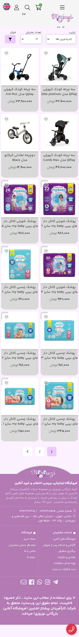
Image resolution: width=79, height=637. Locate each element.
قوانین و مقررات (66, 557)
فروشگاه (26, 532)
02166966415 (27, 511)
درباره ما (31, 557)
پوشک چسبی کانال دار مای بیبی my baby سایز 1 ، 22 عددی (59, 422)
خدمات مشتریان (62, 532)
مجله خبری (29, 539)
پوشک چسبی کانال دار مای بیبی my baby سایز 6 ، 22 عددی (20, 290)
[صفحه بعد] (27, 451)
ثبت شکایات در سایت (63, 569)
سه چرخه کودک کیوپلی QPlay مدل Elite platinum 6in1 (59, 92)
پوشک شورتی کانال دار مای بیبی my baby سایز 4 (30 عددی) (59, 290)
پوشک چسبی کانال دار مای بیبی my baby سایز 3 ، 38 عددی (59, 356)
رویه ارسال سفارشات (64, 563)
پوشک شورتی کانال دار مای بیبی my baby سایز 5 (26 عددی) (20, 224)
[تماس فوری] (71, 629)
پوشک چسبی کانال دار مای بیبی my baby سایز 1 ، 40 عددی (19, 422)
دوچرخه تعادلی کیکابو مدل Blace (19, 158)
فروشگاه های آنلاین (64, 539)
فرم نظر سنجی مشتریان (22, 545)
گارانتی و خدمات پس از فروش (59, 545)
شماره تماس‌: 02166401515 (56, 511)
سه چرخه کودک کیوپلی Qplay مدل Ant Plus (20, 92)
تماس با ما (30, 551)
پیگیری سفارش (66, 551)
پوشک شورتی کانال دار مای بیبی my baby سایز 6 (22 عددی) (59, 224)
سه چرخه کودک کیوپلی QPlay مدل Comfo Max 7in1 (59, 158)
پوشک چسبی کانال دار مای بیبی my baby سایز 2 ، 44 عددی (20, 356)
